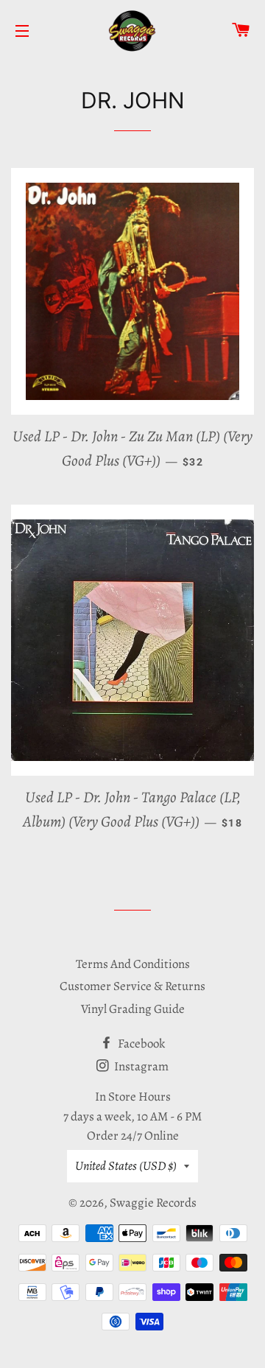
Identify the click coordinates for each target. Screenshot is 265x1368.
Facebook (140, 1043)
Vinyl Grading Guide (133, 1008)
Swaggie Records (153, 1202)
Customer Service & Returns (132, 986)
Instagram (140, 1066)
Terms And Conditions (133, 963)
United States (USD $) (126, 1165)
